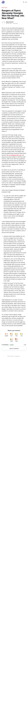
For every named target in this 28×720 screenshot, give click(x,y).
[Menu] (26, 2)
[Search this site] (24, 2)
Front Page (4, 7)
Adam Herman (9, 22)
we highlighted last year (15, 155)
